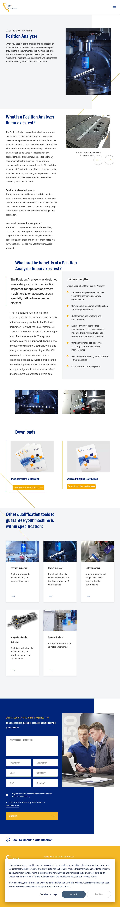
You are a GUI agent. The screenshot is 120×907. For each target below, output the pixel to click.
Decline (99, 894)
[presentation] (98, 160)
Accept (73, 894)
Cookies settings (48, 894)
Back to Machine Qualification (32, 840)
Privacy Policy (12, 805)
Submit (13, 815)
